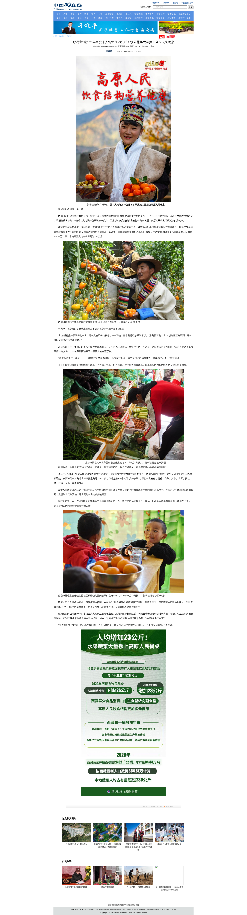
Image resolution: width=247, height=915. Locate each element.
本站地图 (127, 905)
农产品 (123, 51)
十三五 (132, 51)
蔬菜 (118, 51)
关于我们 (111, 905)
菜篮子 (138, 51)
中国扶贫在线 (58, 36)
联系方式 (119, 905)
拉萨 (128, 51)
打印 (145, 806)
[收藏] (152, 806)
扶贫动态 (68, 36)
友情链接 (135, 905)
